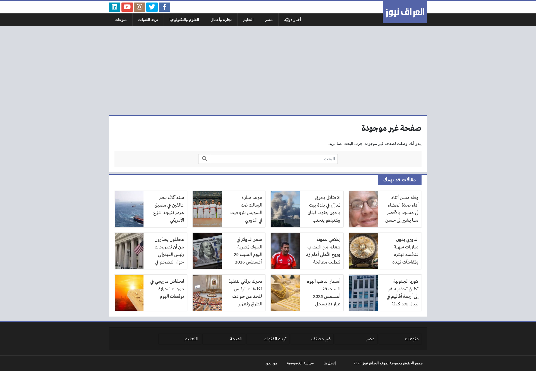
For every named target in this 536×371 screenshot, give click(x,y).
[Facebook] (164, 7)
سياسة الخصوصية (300, 363)
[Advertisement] (268, 71)
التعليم (248, 20)
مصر (269, 20)
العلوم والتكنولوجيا (184, 20)
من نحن (271, 363)
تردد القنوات (148, 20)
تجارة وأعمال (221, 20)
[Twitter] (152, 7)
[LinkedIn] (114, 7)
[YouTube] (127, 7)
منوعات (120, 20)
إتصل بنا (330, 363)
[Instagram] (139, 7)
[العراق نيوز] (405, 12)
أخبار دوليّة (292, 20)
